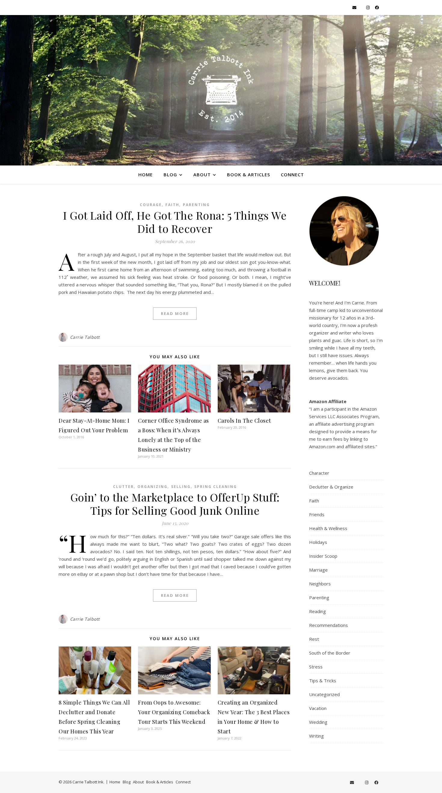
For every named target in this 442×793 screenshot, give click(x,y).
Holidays (318, 542)
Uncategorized (324, 694)
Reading (317, 611)
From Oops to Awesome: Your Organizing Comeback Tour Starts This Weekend (174, 712)
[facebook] (377, 7)
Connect (292, 174)
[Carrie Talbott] (221, 90)
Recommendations (328, 625)
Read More (175, 313)
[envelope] (354, 7)
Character (319, 473)
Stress (316, 667)
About (202, 174)
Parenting (196, 204)
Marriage (318, 570)
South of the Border (329, 653)
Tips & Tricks (322, 680)
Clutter (123, 486)
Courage (151, 204)
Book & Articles (248, 174)
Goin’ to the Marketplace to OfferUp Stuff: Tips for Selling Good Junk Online (175, 503)
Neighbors (320, 584)
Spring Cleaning (215, 486)
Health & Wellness (328, 528)
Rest (314, 639)
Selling (181, 486)
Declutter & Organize (331, 487)
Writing (316, 736)
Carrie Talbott (85, 337)
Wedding (318, 722)
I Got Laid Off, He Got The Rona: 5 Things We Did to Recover (175, 222)
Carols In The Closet (244, 420)
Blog (170, 174)
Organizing (152, 486)
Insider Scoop (323, 556)
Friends (316, 514)
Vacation (318, 708)
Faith (172, 204)
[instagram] (368, 7)
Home (145, 174)
